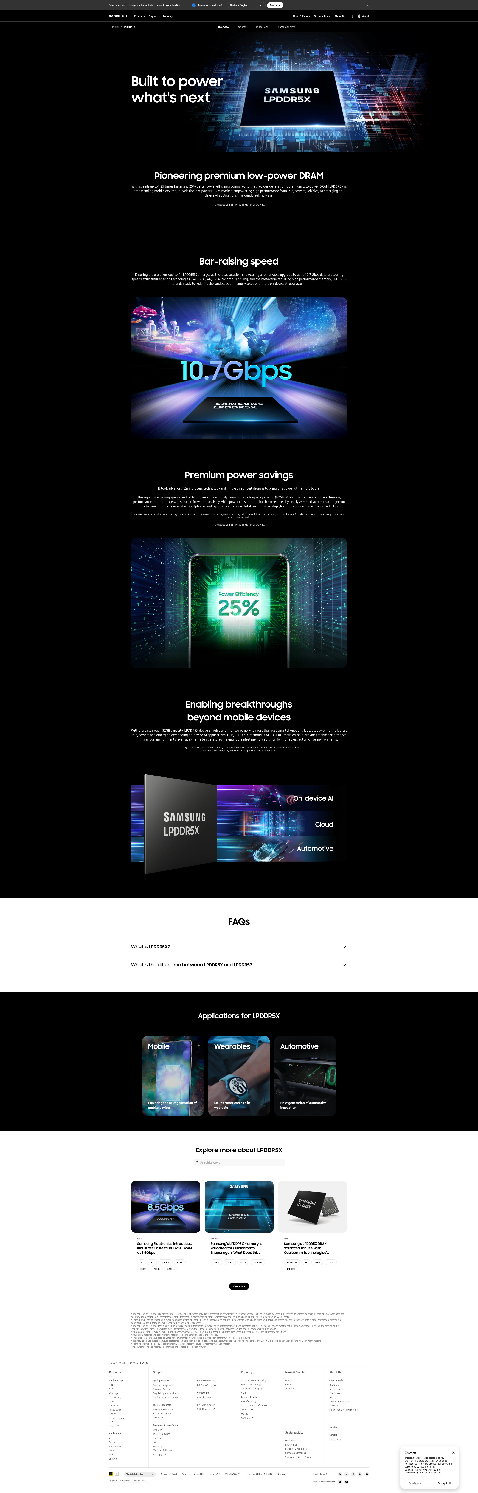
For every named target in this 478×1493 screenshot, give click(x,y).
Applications (261, 27)
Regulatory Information (164, 1393)
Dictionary (158, 1417)
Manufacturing (248, 1401)
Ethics (332, 1405)
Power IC (113, 1421)
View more (239, 1286)
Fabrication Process (163, 1413)
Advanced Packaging (251, 1388)
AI (141, 1262)
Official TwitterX (346, 1474)
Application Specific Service (255, 1405)
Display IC (114, 1413)
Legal (174, 1474)
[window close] (453, 1452)
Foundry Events (249, 1397)
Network (113, 1450)
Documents (158, 1438)
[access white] (117, 1474)
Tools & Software (161, 1433)
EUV (152, 1262)
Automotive (292, 1262)
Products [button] (139, 16)
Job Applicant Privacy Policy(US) (258, 1474)
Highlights (290, 1440)
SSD (111, 1389)
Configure (415, 1483)
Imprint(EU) (215, 1474)
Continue (275, 5)
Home (112, 1363)
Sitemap (281, 1474)
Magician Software (162, 1450)
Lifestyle (113, 1458)
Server (112, 1442)
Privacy (164, 1474)
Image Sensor (115, 1409)
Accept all (444, 1483)
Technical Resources (163, 1409)
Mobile (157, 1269)
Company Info (336, 1380)
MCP (111, 1401)
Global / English (239, 5)
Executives (334, 1393)
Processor (114, 1405)
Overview (223, 27)
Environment (291, 1444)
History (332, 1397)
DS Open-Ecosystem (207, 1385)
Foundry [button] (168, 16)
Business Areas (336, 1389)
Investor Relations (338, 1401)
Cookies (185, 1474)
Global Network (205, 1397)
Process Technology (251, 1384)
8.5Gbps (171, 1269)
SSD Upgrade (159, 1454)
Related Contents (285, 27)
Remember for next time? (210, 5)
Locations (334, 1427)
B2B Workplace (204, 1404)
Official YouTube (366, 1474)
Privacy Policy (429, 1469)
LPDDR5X (165, 1262)
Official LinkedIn (360, 1474)
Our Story (334, 1385)
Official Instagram (340, 1474)
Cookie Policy (411, 1472)
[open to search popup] (351, 16)
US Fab (244, 1413)
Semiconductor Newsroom (342, 1409)
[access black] (111, 1474)
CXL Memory (115, 1397)
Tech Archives (248, 1409)
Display (112, 1426)
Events (288, 1384)
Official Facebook (353, 1474)
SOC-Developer (204, 1409)
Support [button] (154, 16)
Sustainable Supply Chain (298, 1457)
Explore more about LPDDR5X (239, 1150)
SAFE (244, 1393)
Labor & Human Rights (296, 1448)
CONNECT (246, 1417)
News (288, 1380)
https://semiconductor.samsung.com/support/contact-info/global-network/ (170, 1346)
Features (241, 27)
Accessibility (199, 1474)
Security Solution (117, 1418)
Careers (333, 1434)
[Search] (197, 1162)
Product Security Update (165, 1397)
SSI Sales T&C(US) (232, 1474)
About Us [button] (340, 16)
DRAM (179, 1262)
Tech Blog (290, 1388)
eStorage (113, 1393)
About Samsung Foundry (253, 1380)
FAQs (155, 1442)
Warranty (157, 1446)
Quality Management (163, 1385)
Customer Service (161, 1389)
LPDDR (115, 27)
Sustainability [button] (322, 16)
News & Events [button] (301, 16)
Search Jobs (335, 1439)
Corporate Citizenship (296, 1453)
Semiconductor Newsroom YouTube (346, 1482)
